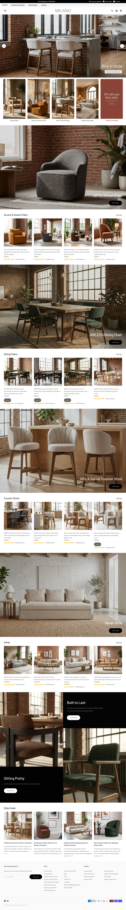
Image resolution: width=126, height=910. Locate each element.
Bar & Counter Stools (50, 887)
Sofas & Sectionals (49, 890)
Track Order (107, 876)
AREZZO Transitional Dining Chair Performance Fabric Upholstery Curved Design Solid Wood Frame (75, 391)
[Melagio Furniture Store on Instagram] (8, 901)
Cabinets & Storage (50, 885)
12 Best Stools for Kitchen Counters (18, 843)
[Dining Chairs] (14, 99)
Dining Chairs (48, 871)
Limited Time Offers (70, 871)
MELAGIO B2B (68, 887)
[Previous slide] (4, 46)
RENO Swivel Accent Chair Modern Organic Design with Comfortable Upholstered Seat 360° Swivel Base (76, 252)
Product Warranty (89, 876)
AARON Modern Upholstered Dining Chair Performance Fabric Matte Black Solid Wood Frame (47, 391)
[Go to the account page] (116, 11)
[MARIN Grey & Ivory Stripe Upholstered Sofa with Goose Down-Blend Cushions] (18, 660)
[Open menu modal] (5, 11)
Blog (65, 874)
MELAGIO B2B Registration (72, 885)
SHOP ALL (119, 215)
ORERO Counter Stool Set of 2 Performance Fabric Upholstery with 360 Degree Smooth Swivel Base (17, 535)
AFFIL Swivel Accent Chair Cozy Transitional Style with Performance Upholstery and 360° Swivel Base (47, 252)
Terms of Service (89, 874)
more (5, 853)
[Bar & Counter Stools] (63, 99)
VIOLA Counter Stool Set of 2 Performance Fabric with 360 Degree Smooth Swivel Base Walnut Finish (77, 535)
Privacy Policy (88, 871)
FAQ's (65, 876)
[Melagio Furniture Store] (63, 10)
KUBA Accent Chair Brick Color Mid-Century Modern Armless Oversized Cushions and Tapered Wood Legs (107, 252)
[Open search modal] (112, 11)
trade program (33, 5)
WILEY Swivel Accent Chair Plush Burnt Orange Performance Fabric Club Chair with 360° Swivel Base (17, 252)
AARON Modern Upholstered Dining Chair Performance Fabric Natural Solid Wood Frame (106, 391)
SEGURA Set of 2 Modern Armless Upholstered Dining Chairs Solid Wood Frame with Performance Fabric (15, 391)
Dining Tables (48, 874)
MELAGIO (5, 5)
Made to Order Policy (110, 879)
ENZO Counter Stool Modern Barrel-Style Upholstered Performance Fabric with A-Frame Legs (46, 535)
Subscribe (36, 877)
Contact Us (67, 879)
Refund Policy (88, 879)
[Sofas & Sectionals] (87, 99)
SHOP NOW (115, 203)
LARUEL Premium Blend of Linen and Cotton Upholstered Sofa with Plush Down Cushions (76, 679)
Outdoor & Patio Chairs (51, 876)
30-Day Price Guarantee (111, 874)
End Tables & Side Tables (51, 882)
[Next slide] (122, 46)
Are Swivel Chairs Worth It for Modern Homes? (45, 844)
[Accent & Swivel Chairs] (38, 99)
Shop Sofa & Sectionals (112, 72)
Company (67, 882)
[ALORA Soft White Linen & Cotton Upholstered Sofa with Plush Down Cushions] (48, 660)
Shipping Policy (108, 871)
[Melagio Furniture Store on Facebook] (5, 901)
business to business (18, 5)
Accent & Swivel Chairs (51, 879)
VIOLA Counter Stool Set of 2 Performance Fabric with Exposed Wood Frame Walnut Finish (106, 535)
